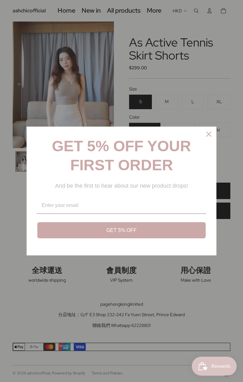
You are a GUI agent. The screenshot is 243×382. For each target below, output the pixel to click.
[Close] (208, 134)
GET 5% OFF (121, 230)
